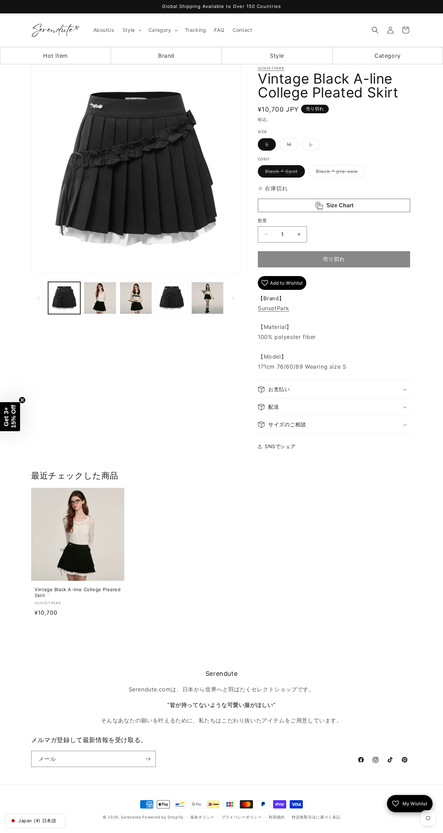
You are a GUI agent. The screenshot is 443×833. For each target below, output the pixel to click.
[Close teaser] (22, 400)
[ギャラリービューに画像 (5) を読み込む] (207, 298)
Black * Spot (283, 173)
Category (387, 55)
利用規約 (277, 817)
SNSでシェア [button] (280, 446)
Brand (166, 55)
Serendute (131, 817)
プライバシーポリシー (242, 817)
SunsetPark (271, 68)
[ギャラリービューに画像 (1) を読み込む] (64, 298)
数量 (262, 220)
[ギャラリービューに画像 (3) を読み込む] (136, 298)
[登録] (147, 759)
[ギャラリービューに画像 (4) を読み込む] (171, 298)
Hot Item (55, 55)
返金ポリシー (202, 817)
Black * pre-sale (339, 173)
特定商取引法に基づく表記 (316, 817)
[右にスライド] (233, 298)
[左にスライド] (38, 298)
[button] (131, 30)
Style (277, 55)
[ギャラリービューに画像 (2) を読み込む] (100, 298)
